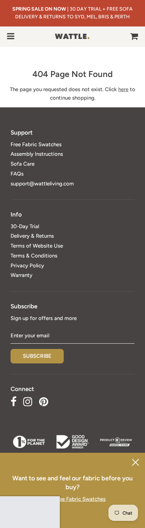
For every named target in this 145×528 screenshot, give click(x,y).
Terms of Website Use (37, 246)
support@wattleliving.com (42, 183)
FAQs (17, 174)
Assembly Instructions (37, 154)
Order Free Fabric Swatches (72, 499)
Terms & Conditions (34, 256)
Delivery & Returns (32, 236)
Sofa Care (22, 164)
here (123, 89)
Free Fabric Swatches (36, 144)
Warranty (21, 275)
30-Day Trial (25, 226)
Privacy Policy (27, 265)
